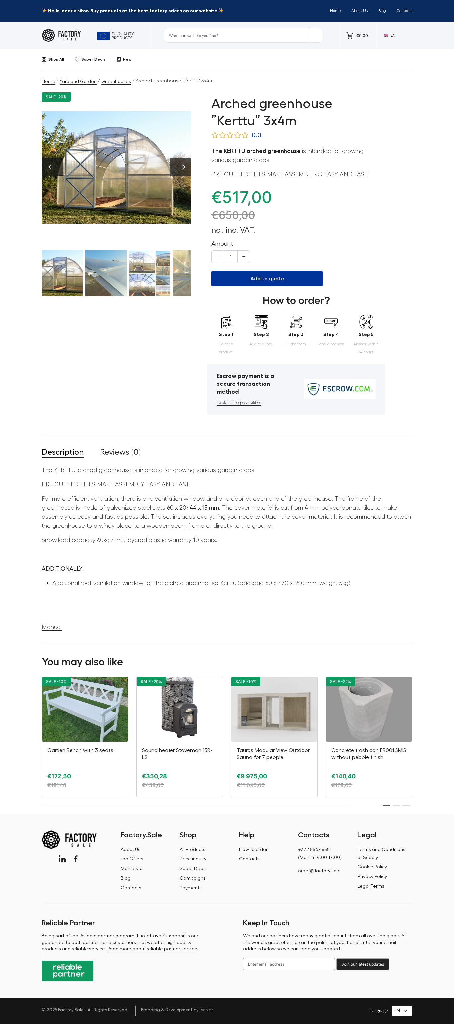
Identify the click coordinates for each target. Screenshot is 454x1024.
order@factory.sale (319, 871)
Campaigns (193, 878)
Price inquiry (193, 859)
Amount (222, 244)
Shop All (56, 59)
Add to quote (267, 278)
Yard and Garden (78, 81)
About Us (359, 11)
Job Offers (132, 859)
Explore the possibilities (239, 402)
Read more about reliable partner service (152, 949)
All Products (192, 849)
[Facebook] (76, 859)
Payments (191, 888)
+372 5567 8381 (314, 849)
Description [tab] (63, 452)
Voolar (207, 1010)
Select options (274, 791)
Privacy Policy (372, 876)
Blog (382, 11)
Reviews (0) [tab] (120, 452)
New (127, 59)
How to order (253, 849)
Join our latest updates (363, 964)
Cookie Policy (372, 867)
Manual (52, 627)
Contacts (404, 11)
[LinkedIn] (62, 859)
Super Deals (93, 59)
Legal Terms (370, 886)
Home (335, 11)
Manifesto (132, 868)
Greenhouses (116, 81)
